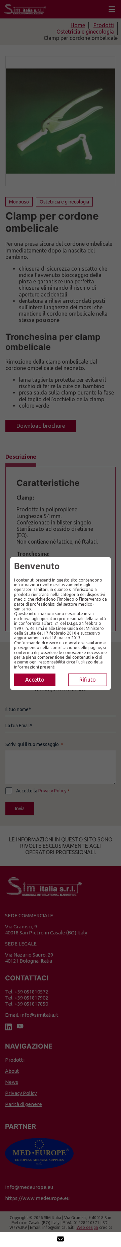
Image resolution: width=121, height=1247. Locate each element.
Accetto (34, 680)
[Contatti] (60, 1239)
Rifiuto (87, 680)
